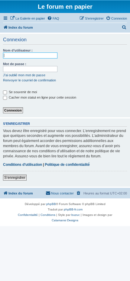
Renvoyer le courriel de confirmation (29, 80)
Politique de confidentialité (67, 165)
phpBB (51, 204)
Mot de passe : (14, 64)
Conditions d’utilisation (22, 165)
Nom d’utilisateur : (18, 50)
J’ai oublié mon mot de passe (24, 75)
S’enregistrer (14, 177)
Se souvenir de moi (22, 92)
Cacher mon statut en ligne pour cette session (42, 97)
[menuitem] (27, 18)
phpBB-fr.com (73, 209)
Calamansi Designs (65, 220)
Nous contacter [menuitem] (62, 193)
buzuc (75, 214)
